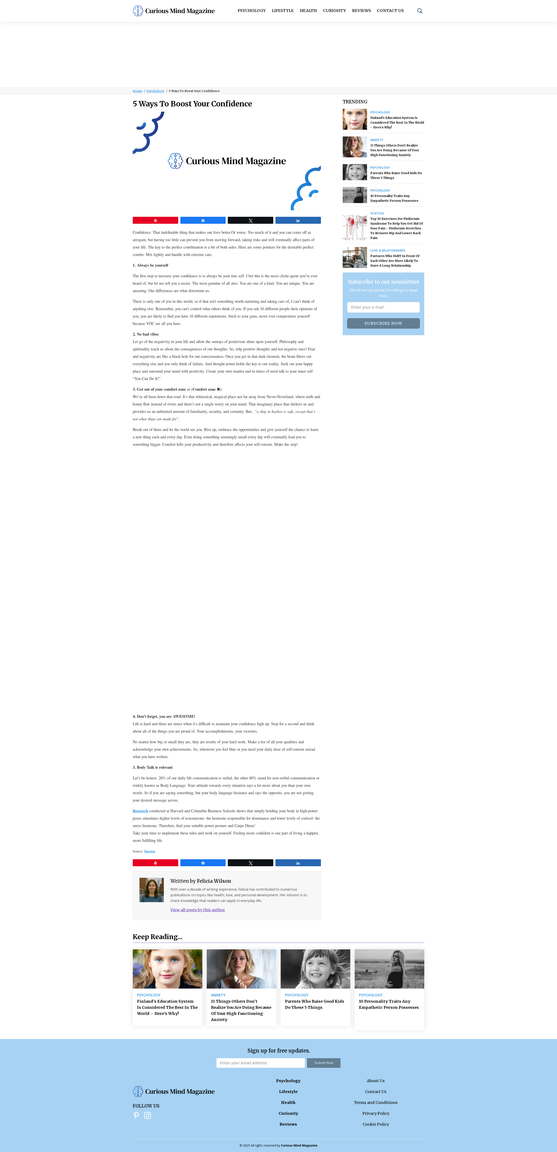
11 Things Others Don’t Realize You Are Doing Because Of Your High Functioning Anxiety (394, 150)
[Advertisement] (278, 54)
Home (137, 91)
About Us (376, 1080)
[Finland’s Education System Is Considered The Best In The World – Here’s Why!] (355, 119)
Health (308, 10)
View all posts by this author (197, 909)
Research (140, 811)
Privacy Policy (375, 1113)
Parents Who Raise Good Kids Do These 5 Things (396, 175)
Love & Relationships (387, 250)
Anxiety (376, 139)
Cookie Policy (376, 1124)
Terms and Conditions (376, 1102)
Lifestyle (283, 10)
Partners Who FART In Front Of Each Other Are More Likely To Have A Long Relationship (394, 260)
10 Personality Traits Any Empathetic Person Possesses (394, 198)
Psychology (252, 10)
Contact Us (390, 10)
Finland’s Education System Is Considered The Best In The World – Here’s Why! (397, 122)
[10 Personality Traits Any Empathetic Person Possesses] (355, 195)
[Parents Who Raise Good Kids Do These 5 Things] (355, 172)
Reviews (361, 10)
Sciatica (377, 213)
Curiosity (334, 10)
